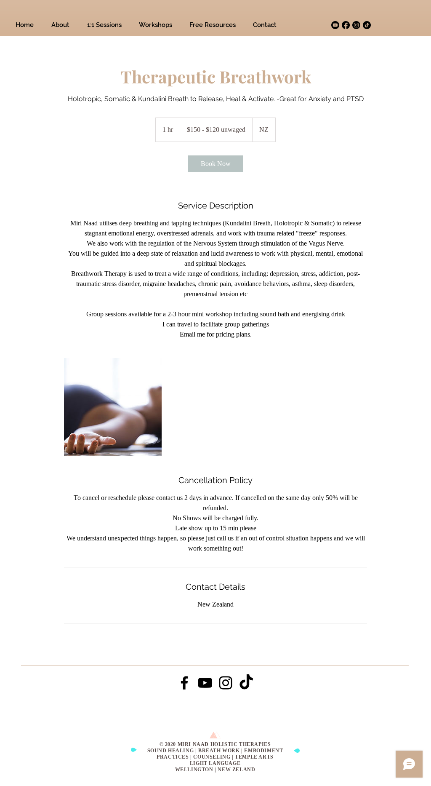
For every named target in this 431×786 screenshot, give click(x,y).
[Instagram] (356, 25)
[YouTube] (205, 683)
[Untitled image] (113, 407)
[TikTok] (367, 25)
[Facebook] (346, 25)
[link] (215, 163)
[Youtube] (335, 25)
